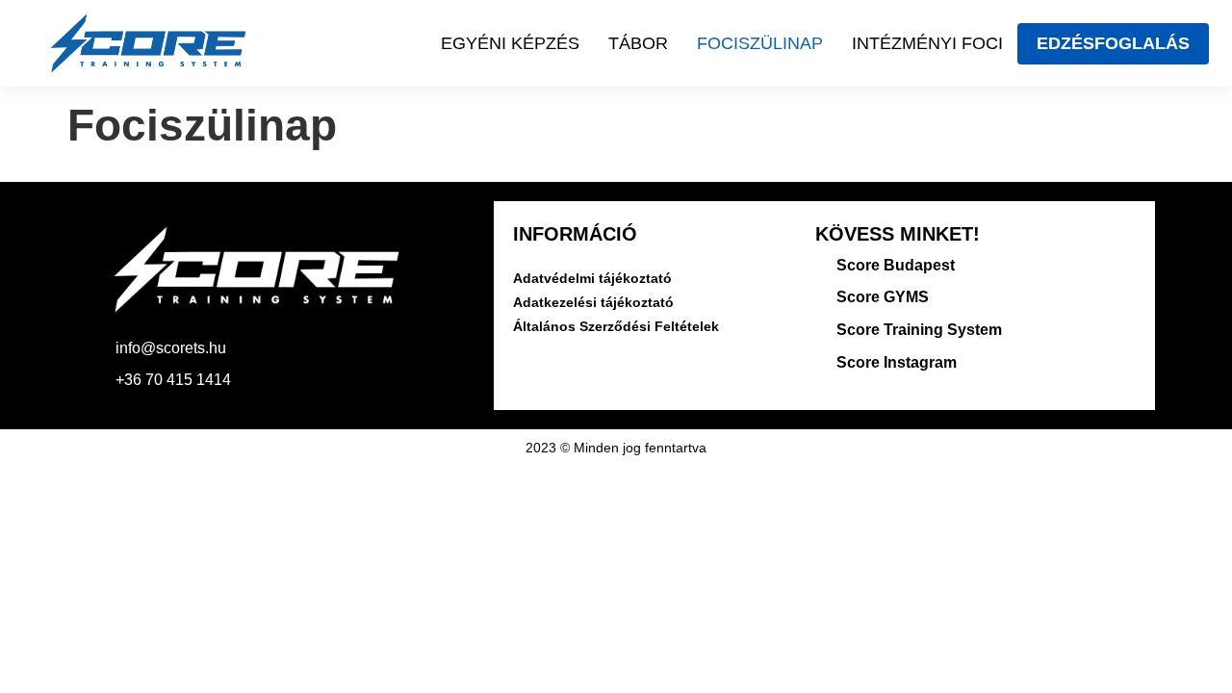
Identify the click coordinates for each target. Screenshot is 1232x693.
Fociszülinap (760, 43)
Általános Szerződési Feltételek (616, 326)
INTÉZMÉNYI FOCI (927, 43)
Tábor (638, 43)
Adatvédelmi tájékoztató (592, 278)
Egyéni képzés (510, 43)
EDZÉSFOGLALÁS (1113, 43)
